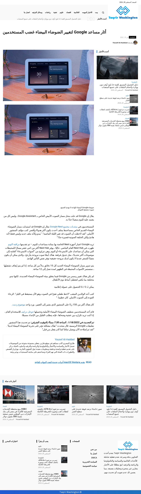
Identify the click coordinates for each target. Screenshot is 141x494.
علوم (127, 95)
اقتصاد (127, 118)
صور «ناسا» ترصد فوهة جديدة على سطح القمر (66, 19)
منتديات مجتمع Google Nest (63, 226)
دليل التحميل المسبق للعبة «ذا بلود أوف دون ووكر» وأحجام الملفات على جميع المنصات (119, 85)
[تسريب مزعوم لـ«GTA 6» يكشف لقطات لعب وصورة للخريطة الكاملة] (134, 110)
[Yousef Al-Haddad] (135, 43)
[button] (103, 12)
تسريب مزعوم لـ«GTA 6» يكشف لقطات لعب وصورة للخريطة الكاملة (115, 110)
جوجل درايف (27, 311)
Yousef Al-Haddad (120, 43)
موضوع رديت (18, 304)
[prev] (92, 19)
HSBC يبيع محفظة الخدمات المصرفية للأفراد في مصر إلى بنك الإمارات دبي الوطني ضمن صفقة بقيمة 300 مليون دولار (114, 123)
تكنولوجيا (132, 37)
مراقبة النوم (14, 244)
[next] (89, 19)
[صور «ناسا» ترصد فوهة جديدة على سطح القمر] (134, 99)
